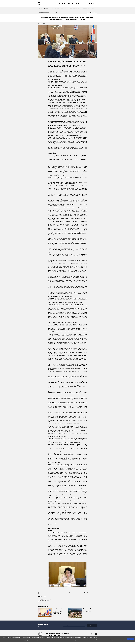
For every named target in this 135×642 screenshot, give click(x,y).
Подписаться (91, 625)
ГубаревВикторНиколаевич (43, 600)
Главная (40, 8)
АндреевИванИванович (43, 597)
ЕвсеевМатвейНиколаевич (43, 601)
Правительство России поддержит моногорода (88, 609)
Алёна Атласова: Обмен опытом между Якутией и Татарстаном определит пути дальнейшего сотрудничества (59, 611)
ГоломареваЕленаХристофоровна (44, 599)
